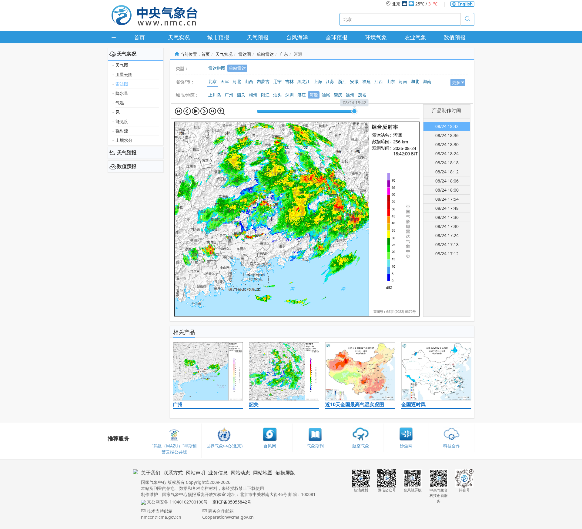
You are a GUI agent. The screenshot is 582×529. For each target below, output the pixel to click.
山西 (249, 81)
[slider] (354, 111)
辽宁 (277, 81)
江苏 (330, 81)
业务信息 (218, 472)
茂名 (362, 95)
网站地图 (263, 472)
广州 (229, 95)
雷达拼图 (216, 68)
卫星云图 (123, 74)
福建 (366, 81)
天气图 (121, 65)
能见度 (121, 121)
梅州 (253, 95)
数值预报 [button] (126, 166)
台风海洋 (297, 37)
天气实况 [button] (126, 53)
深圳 (289, 95)
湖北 (415, 81)
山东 (390, 81)
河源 (313, 95)
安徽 (354, 81)
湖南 (427, 81)
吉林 (289, 81)
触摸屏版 (285, 472)
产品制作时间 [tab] (446, 110)
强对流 (121, 131)
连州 (350, 95)
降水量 (121, 93)
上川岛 (214, 95)
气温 (119, 102)
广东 (283, 54)
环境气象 (376, 37)
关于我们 (150, 472)
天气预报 (258, 37)
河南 (403, 81)
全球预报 (336, 37)
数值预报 (455, 37)
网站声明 (195, 472)
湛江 (301, 95)
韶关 (241, 95)
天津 (224, 81)
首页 (139, 37)
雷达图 (121, 84)
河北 (236, 81)
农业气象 (415, 37)
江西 (378, 81)
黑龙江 (303, 81)
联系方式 (173, 472)
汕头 (277, 95)
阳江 (265, 95)
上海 (318, 81)
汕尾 (326, 95)
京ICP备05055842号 (231, 502)
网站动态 (240, 472)
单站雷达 (265, 54)
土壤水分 (123, 140)
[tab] (135, 54)
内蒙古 (263, 81)
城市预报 (218, 37)
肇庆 (338, 95)
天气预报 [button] (126, 152)
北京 (212, 81)
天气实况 (179, 37)
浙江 (342, 81)
